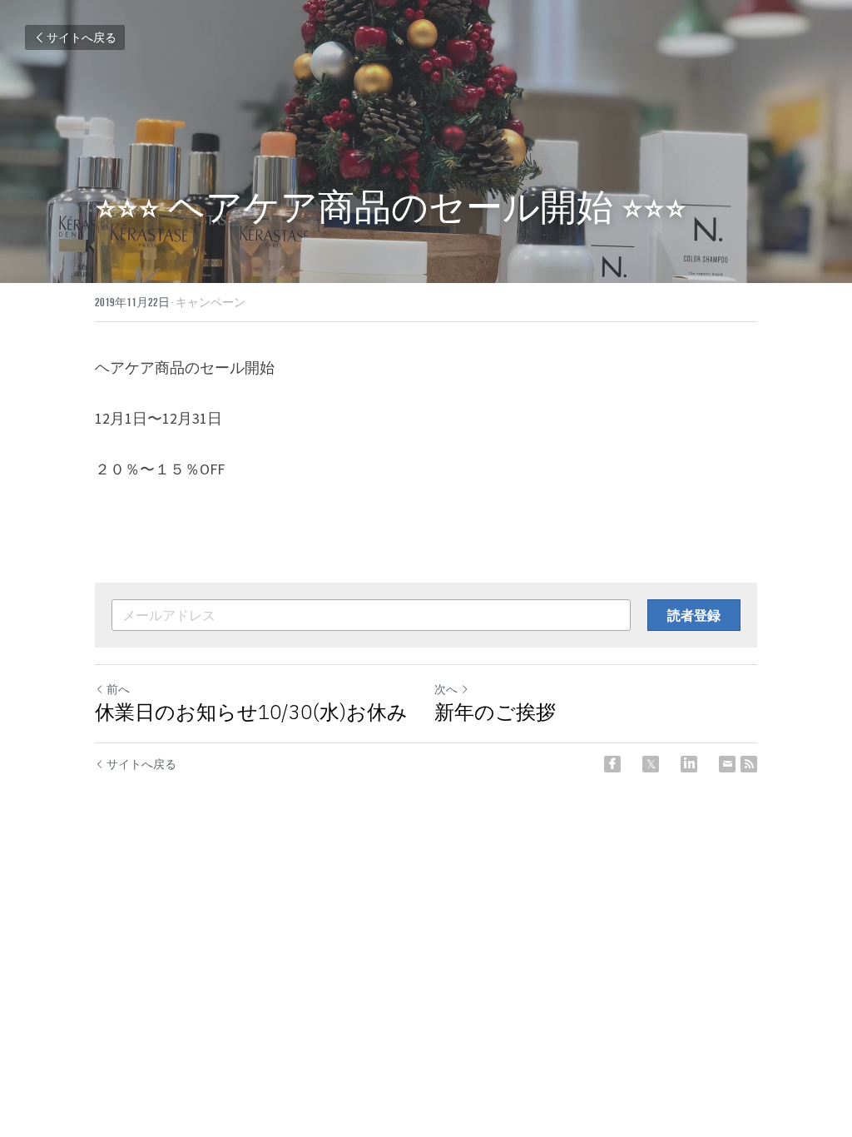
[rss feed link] (749, 764)
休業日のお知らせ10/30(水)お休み (251, 711)
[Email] (727, 764)
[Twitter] (650, 764)
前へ (118, 689)
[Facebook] (612, 764)
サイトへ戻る (81, 37)
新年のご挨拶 (495, 711)
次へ (446, 689)
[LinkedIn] (689, 764)
